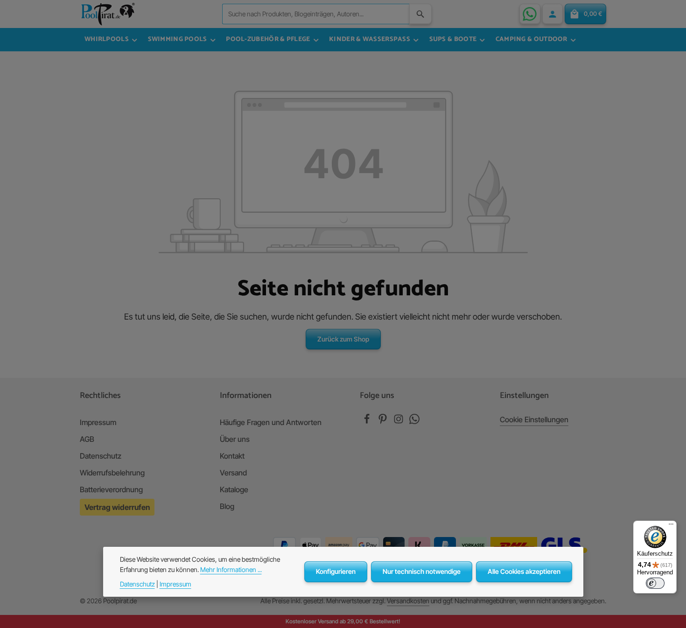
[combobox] (316, 14)
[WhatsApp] (529, 14)
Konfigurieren (336, 571)
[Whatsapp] (414, 421)
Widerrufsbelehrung (112, 472)
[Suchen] (420, 14)
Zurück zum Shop (343, 339)
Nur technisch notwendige (422, 571)
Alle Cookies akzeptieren (524, 571)
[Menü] (671, 526)
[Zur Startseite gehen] (108, 14)
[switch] (655, 583)
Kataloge (234, 489)
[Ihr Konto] (552, 14)
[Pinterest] (384, 421)
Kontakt (232, 456)
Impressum (98, 422)
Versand (233, 472)
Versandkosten (408, 601)
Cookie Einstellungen (534, 419)
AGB (87, 439)
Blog (227, 506)
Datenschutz (100, 456)
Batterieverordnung (111, 489)
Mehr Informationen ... (231, 569)
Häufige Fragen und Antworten (271, 422)
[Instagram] (399, 421)
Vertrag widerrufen (117, 507)
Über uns (235, 439)
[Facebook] (368, 421)
